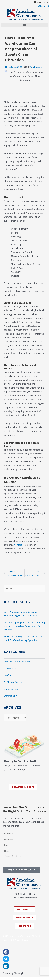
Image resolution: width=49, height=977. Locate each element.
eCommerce (10, 668)
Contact (18, 544)
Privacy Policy (21, 939)
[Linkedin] (6, 966)
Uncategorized (11, 688)
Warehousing (35, 66)
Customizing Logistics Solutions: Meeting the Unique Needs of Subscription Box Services (24, 626)
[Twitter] (6, 959)
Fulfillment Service (13, 682)
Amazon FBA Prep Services (17, 661)
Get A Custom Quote (23, 787)
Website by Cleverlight (13, 973)
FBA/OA (7, 675)
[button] (24, 25)
